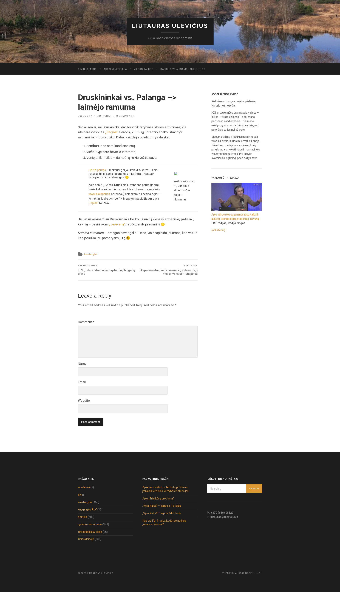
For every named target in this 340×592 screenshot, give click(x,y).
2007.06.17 (85, 116)
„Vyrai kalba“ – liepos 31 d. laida (161, 505)
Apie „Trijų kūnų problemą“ (158, 498)
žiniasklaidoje (86, 539)
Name (82, 363)
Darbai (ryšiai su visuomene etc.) (182, 69)
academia (84, 487)
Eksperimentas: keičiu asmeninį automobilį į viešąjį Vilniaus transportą (169, 269)
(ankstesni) (218, 230)
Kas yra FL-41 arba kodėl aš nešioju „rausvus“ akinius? (164, 522)
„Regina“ (111, 132)
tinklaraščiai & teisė (90, 532)
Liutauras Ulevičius (170, 26)
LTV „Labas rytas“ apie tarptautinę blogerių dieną (106, 269)
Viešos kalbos (143, 69)
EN (79, 494)
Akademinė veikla (115, 69)
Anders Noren (244, 573)
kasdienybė (90, 254)
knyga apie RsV (87, 509)
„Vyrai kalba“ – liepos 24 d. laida (161, 513)
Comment (86, 322)
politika (82, 517)
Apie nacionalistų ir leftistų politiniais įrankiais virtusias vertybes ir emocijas (165, 489)
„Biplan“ (93, 203)
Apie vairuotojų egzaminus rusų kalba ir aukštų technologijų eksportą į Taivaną (235, 216)
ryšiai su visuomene (90, 524)
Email (82, 382)
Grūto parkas (97, 170)
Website (84, 400)
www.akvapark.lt (99, 194)
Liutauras (104, 116)
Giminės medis (87, 69)
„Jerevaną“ (117, 224)
